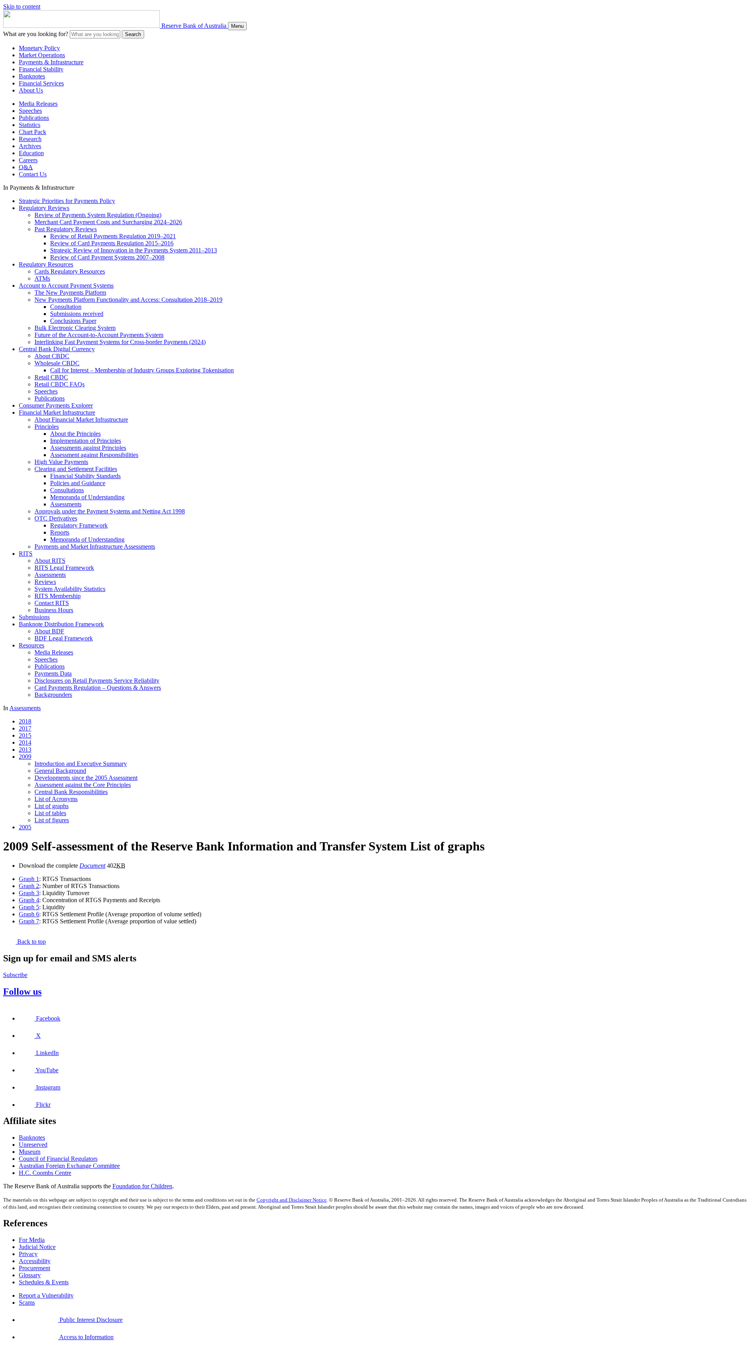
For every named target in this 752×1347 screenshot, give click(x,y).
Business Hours (53, 610)
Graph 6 (29, 914)
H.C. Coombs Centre (45, 1172)
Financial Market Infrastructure (57, 412)
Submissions (34, 617)
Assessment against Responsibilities (94, 454)
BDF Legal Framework (63, 638)
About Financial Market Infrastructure (81, 419)
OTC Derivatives (55, 518)
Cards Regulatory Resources (69, 271)
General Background (60, 770)
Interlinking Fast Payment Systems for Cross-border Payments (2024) (120, 342)
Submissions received (76, 313)
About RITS (49, 560)
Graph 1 (29, 879)
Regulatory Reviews (44, 208)
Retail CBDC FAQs (59, 384)
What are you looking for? (35, 34)
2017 (25, 728)
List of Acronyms (56, 799)
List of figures (51, 820)
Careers (28, 160)
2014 (25, 742)
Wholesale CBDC (57, 363)
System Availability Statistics (69, 589)
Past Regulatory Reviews (65, 229)
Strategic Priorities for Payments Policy (67, 201)
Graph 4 (29, 900)
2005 (25, 827)
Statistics (29, 124)
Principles (46, 426)
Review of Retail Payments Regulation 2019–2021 (113, 236)
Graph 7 (29, 921)
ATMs (42, 278)
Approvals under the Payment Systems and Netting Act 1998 (109, 511)
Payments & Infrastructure (51, 62)
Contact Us (33, 174)
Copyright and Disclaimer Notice (292, 1200)
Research (30, 139)
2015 (25, 735)
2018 (25, 721)
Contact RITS (51, 603)
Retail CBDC (51, 377)
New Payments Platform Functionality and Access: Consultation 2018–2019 (128, 299)
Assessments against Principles (88, 447)
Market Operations (42, 55)
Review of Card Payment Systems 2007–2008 (107, 257)
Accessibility (35, 1261)
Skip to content (21, 6)
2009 (25, 756)
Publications (34, 117)
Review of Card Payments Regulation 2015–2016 (112, 243)
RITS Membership (57, 596)
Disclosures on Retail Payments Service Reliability (96, 680)
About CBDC (51, 356)
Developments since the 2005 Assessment (85, 777)
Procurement (34, 1268)
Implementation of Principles (85, 440)
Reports (59, 532)
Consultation (65, 306)
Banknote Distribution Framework (61, 624)
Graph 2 (29, 886)
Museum (29, 1151)
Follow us (22, 991)
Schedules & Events (44, 1282)
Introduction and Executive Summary (80, 763)
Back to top (31, 941)
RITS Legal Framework (64, 567)
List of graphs (51, 806)
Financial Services (41, 83)
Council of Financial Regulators (58, 1158)
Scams (27, 1302)
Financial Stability (41, 69)
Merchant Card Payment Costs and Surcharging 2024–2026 (108, 222)
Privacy (28, 1254)
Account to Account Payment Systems (66, 285)
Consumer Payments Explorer (56, 405)
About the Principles (75, 433)
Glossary (30, 1275)
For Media (32, 1239)
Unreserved (33, 1144)
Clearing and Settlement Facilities (75, 469)
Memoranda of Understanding (87, 497)
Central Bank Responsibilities (71, 792)
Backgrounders (53, 694)
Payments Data (53, 673)
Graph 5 (29, 907)
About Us (31, 90)
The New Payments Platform (70, 292)
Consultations (67, 490)
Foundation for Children (142, 1186)
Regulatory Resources (46, 264)
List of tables (50, 813)
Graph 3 (29, 893)
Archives (30, 146)
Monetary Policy (39, 48)
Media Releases (38, 103)
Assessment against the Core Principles (82, 784)
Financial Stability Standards (85, 476)
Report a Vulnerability (46, 1295)
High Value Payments (61, 462)
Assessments (65, 504)
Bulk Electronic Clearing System (75, 328)
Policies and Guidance (77, 483)
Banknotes (32, 76)
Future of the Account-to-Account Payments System (98, 335)
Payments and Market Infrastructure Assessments (94, 546)
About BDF (49, 631)
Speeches (30, 110)
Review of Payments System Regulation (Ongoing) (97, 215)
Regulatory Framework (79, 525)
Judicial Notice (37, 1247)
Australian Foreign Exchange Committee (69, 1165)
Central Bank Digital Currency (57, 349)
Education (31, 153)
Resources (31, 645)
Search (133, 34)
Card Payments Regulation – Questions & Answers (97, 687)
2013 (25, 749)
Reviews (45, 581)
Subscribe (15, 975)
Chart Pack (32, 132)
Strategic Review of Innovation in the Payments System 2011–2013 (133, 250)
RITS (26, 553)
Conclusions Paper (73, 320)
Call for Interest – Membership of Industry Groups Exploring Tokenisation (142, 370)
